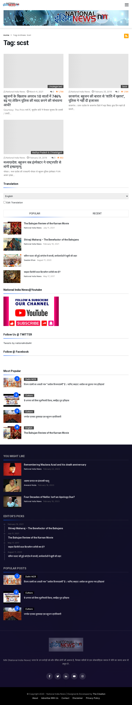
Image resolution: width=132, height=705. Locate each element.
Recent (97, 213)
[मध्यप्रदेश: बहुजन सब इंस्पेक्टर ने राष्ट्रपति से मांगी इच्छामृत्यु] (33, 137)
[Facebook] (49, 676)
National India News (15, 91)
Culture (29, 395)
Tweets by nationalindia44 (17, 343)
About (35, 698)
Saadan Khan (29, 260)
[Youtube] (74, 676)
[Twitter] (57, 676)
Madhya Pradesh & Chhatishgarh (47, 152)
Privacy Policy (93, 698)
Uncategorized (55, 86)
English (28, 427)
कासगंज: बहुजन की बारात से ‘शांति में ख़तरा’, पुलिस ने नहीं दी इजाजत (97, 98)
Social (124, 86)
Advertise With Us (49, 698)
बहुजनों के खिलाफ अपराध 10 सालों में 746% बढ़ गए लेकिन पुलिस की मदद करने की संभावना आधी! (33, 100)
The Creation (99, 694)
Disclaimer (78, 698)
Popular (34, 213)
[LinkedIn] (66, 676)
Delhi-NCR (30, 379)
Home (6, 35)
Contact (65, 698)
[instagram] (82, 676)
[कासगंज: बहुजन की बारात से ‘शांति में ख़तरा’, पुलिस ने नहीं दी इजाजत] (98, 71)
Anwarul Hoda (30, 485)
